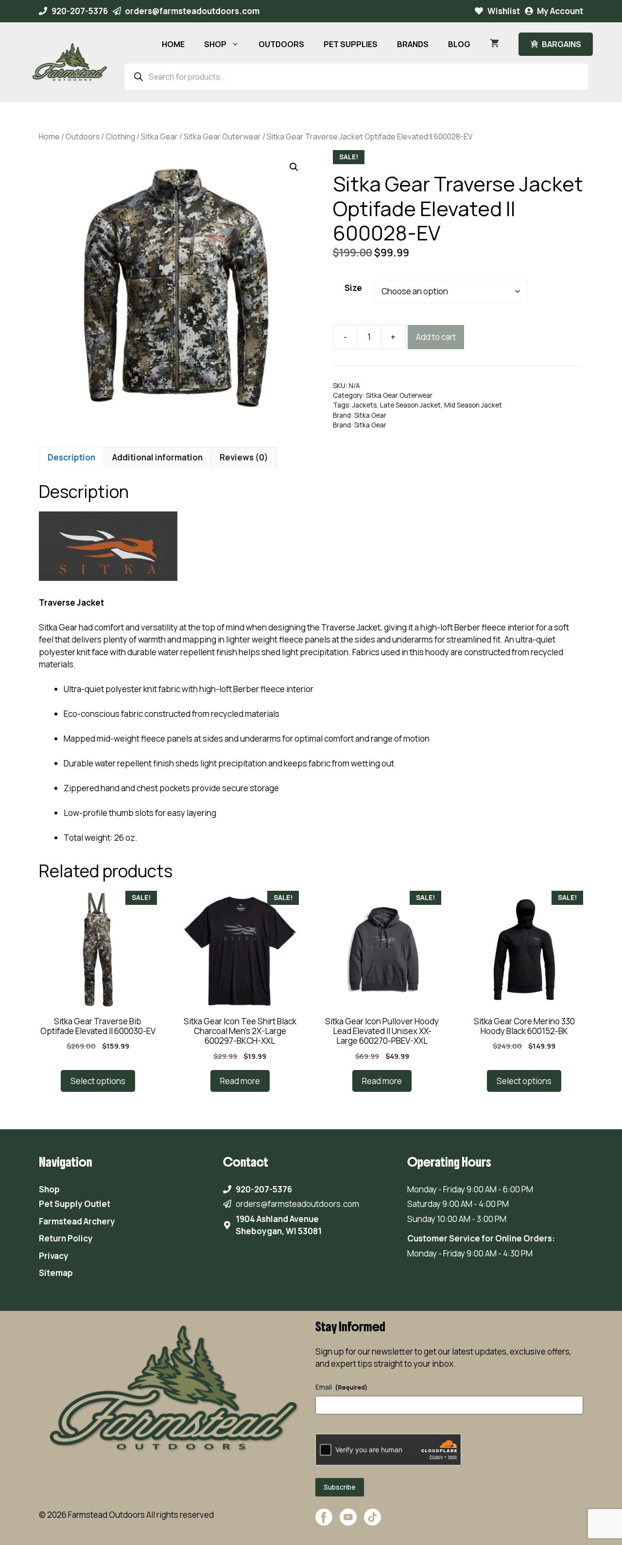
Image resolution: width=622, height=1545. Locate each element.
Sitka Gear (159, 136)
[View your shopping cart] (494, 44)
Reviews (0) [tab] (244, 457)
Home (49, 136)
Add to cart (436, 336)
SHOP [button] (215, 44)
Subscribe (340, 1487)
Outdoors (83, 136)
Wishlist (503, 11)
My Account (560, 11)
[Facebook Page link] (323, 1522)
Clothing (120, 136)
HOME (173, 44)
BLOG (459, 44)
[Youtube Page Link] (348, 1522)
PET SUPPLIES (351, 44)
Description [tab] (71, 457)
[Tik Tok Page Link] (372, 1522)
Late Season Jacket (410, 405)
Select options (97, 1081)
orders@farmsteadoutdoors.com (192, 11)
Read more (240, 1081)
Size (353, 287)
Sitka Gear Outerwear (222, 136)
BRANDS (413, 44)
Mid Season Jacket (473, 405)
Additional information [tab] (157, 457)
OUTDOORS (281, 44)
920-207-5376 (80, 11)
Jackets (364, 405)
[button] (294, 167)
